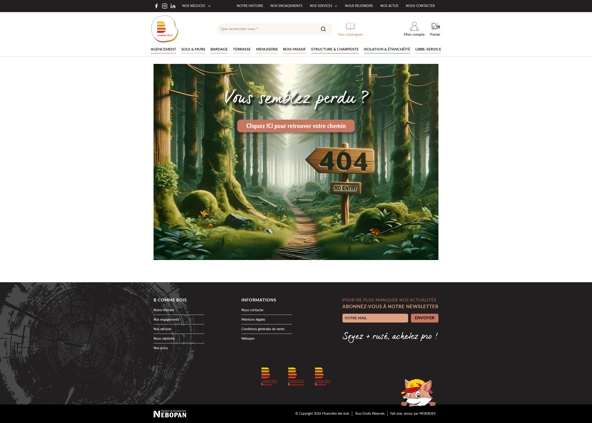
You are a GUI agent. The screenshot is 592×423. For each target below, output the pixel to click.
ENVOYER (425, 318)
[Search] (323, 28)
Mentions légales (253, 319)
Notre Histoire (164, 310)
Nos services (321, 6)
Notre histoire (250, 6)
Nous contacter (420, 6)
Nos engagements (286, 6)
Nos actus (389, 6)
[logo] (165, 29)
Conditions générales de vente (262, 329)
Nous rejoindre (359, 6)
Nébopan (248, 338)
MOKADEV (427, 413)
